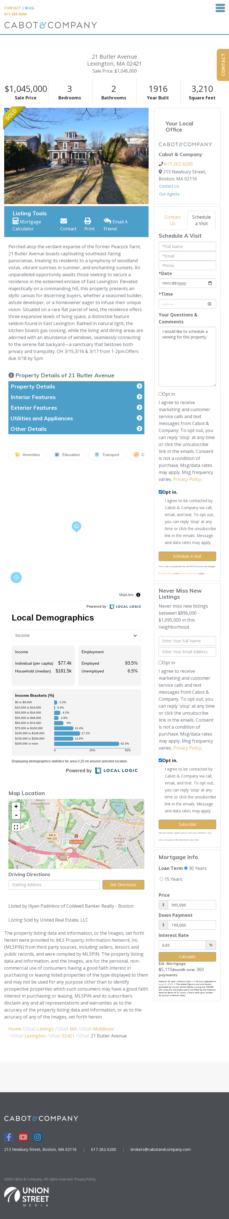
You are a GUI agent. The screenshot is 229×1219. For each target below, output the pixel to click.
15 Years (172, 879)
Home (14, 1029)
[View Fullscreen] (16, 827)
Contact (12, 8)
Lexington (35, 1036)
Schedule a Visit (201, 220)
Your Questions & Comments (178, 318)
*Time (166, 294)
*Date (165, 273)
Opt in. (169, 492)
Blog (29, 8)
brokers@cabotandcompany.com (161, 1149)
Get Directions (123, 884)
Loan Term (171, 868)
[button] (7, 156)
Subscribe (187, 824)
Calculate (187, 956)
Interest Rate (174, 935)
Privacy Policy (187, 479)
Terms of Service (188, 573)
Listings (45, 1029)
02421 (68, 1036)
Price (164, 895)
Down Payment (176, 915)
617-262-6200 (15, 14)
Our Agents (169, 194)
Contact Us (169, 186)
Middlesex (103, 1029)
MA (73, 1029)
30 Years (197, 868)
